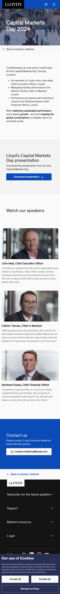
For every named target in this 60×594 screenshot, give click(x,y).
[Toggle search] (54, 4)
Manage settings (30, 589)
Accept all (15, 579)
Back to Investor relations (20, 49)
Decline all (44, 579)
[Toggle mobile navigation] (46, 4)
